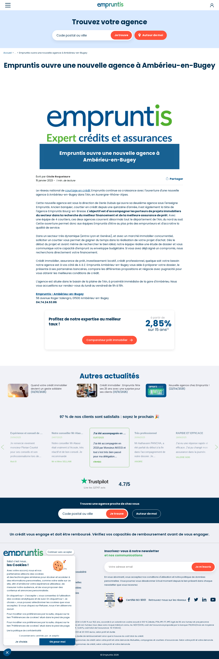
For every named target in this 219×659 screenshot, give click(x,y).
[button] (7, 652)
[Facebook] (189, 600)
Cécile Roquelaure (58, 176)
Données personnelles (68, 582)
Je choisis (21, 641)
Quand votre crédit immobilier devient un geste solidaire (49, 387)
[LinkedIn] (204, 600)
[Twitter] (196, 600)
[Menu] (7, 5)
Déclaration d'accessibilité (70, 572)
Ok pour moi (57, 641)
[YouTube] (213, 600)
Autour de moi (152, 35)
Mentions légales (65, 577)
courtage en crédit (78, 190)
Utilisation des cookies (68, 587)
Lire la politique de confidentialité (24, 630)
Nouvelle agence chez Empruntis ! (189, 385)
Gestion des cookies (67, 593)
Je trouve (121, 35)
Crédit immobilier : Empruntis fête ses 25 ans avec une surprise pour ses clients (120, 389)
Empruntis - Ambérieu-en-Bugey (60, 294)
